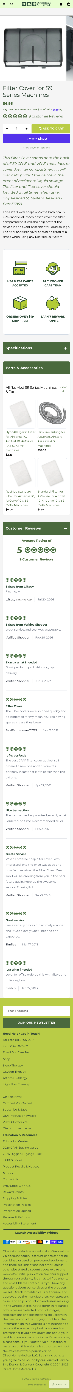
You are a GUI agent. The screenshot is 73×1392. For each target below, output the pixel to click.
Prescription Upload (17, 1211)
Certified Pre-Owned (17, 1103)
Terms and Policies (36, 1384)
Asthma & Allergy (15, 1078)
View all (63, 389)
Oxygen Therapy (14, 1071)
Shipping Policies (15, 1198)
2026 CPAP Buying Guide (20, 1147)
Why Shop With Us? (17, 1185)
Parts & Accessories (36, 368)
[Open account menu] (61, 4)
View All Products (15, 1122)
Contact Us (11, 1179)
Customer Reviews (36, 528)
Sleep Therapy (13, 1065)
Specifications (36, 348)
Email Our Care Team (17, 1052)
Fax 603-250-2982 (15, 1046)
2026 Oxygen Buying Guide (22, 1154)
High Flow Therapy (16, 1084)
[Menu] (4, 4)
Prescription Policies (17, 1204)
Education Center (15, 1141)
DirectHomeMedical (40, 1378)
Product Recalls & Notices (21, 1166)
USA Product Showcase (19, 1115)
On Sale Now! (12, 1096)
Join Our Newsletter (36, 1022)
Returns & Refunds (16, 1217)
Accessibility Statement (19, 1223)
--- (4, 1090)
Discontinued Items (17, 1128)
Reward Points (13, 1192)
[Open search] (12, 4)
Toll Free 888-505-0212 (18, 1040)
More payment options (36, 147)
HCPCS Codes (12, 1160)
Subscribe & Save (15, 1109)
